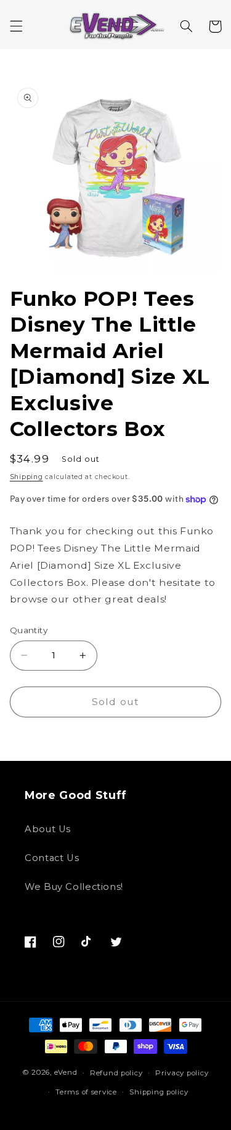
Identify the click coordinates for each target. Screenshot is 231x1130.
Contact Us (52, 857)
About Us (48, 829)
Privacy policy (181, 1073)
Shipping (26, 477)
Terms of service (86, 1092)
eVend (66, 1073)
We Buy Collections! (74, 886)
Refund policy (116, 1073)
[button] (16, 26)
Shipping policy (158, 1092)
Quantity (28, 630)
